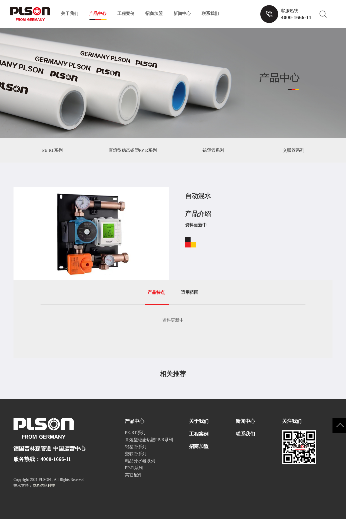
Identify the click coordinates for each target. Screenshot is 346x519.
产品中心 (98, 13)
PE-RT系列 (52, 150)
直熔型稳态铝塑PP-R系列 (133, 150)
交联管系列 (293, 150)
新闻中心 (182, 13)
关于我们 (69, 13)
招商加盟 (154, 13)
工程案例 (126, 13)
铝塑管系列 (213, 150)
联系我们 (210, 13)
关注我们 (292, 421)
